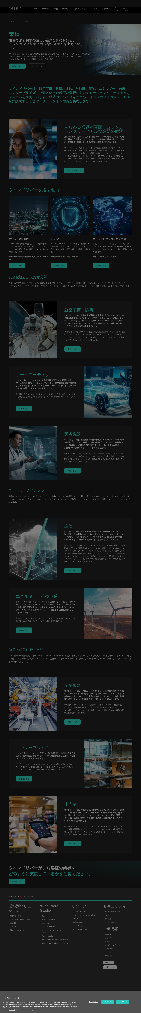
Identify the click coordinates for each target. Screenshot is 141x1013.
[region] (70, 1002)
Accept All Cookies (122, 1002)
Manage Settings (93, 1002)
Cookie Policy (12, 1010)
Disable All (108, 1002)
